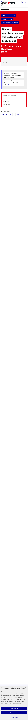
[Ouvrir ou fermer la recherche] (22, 2)
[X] (14, 114)
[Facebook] (17, 114)
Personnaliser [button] (14, 717)
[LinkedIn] (10, 114)
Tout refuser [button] (14, 713)
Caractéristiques (6, 62)
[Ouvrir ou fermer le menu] (26, 2)
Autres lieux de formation (11, 22)
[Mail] (6, 114)
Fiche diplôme (8, 19)
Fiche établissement (9, 15)
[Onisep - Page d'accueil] (11, 3)
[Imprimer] (2, 114)
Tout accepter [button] (14, 708)
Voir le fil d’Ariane (5, 9)
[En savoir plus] (9, 85)
